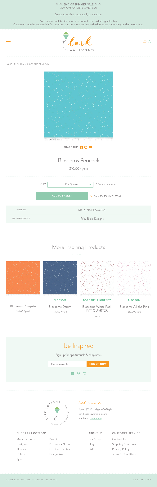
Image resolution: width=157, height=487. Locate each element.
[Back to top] (151, 382)
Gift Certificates (59, 449)
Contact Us (119, 439)
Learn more (95, 418)
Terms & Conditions (124, 454)
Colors (21, 454)
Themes (21, 449)
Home (9, 64)
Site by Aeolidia (141, 480)
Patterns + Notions (61, 444)
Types (20, 459)
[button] (106, 195)
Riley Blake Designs (92, 218)
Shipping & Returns (124, 444)
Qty (43, 184)
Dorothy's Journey (97, 300)
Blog (91, 444)
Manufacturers (26, 439)
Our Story (94, 439)
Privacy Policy (121, 449)
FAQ (91, 449)
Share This (71, 147)
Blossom (19, 64)
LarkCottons (22, 480)
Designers (23, 444)
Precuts (54, 439)
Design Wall (56, 454)
